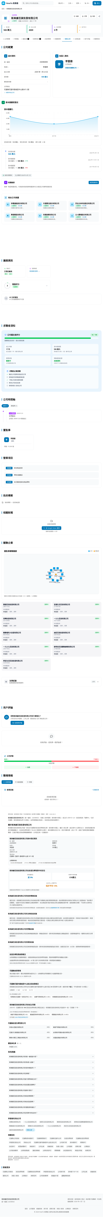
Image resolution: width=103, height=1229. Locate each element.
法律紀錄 (77, 39)
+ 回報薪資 (95, 790)
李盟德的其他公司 (15, 1142)
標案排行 (83, 1142)
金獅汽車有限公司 (42, 997)
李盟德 (45, 67)
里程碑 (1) (14, 406)
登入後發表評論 (17, 723)
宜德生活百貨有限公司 (47, 1122)
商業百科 (88, 1150)
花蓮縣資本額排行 (28, 1138)
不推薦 (76, 767)
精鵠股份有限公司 (60, 1014)
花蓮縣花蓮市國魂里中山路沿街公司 (45, 1142)
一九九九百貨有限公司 (54, 1126)
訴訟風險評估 (67, 1150)
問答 (30, 782)
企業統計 (87, 1146)
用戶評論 (87, 39)
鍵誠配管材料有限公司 (40, 1014)
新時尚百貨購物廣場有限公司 (83, 1122)
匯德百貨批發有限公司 (64, 1122)
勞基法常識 (78, 1150)
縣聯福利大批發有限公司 (17, 1126)
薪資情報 (8, 782)
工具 (69, 3)
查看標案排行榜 (55, 908)
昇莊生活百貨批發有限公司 (72, 1126)
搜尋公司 (5, 1176)
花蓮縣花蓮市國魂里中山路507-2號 (16, 89)
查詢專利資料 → (34, 271)
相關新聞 (58, 39)
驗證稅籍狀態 (94, 182)
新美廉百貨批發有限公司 (63, 997)
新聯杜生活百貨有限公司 (35, 1126)
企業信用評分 (47, 1150)
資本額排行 (73, 1142)
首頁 (3, 9)
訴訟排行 (12, 1146)
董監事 (26, 39)
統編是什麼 (54, 1176)
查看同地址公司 (10, 92)
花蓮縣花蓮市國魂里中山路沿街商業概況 (24, 984)
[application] (51, 125)
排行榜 (46, 1209)
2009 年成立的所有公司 (21, 1017)
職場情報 (97, 39)
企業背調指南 (25, 1150)
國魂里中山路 (24, 856)
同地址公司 (27, 1142)
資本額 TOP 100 (73, 1172)
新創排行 (32, 1146)
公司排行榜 (63, 1142)
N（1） (31, 990)
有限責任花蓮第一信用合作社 (21, 997)
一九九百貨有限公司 (30, 1122)
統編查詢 (50, 1146)
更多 (77, 3)
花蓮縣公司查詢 (14, 1138)
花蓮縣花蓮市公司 (55, 1138)
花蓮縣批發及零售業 (82, 1138)
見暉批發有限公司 (15, 1122)
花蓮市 (17, 856)
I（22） (18, 990)
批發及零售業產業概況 (18, 954)
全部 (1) (5, 406)
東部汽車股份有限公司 (19, 1014)
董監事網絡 (36, 1150)
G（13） (25, 990)
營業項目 (36, 39)
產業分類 (78, 1146)
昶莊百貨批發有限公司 (16, 1130)
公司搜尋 (69, 1146)
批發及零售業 (68, 1138)
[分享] (99, 16)
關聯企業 (68, 39)
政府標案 (48, 39)
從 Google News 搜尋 (53, 528)
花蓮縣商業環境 (15, 971)
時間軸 (16, 39)
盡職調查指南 (66, 1176)
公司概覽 (7, 39)
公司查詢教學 (13, 1150)
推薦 (28, 767)
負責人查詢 (59, 1146)
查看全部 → (30, 1130)
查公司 (60, 3)
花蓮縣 (12, 856)
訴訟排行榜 (32, 923)
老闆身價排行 (22, 1146)
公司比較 (41, 1146)
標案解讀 (57, 1150)
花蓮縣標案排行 (42, 1138)
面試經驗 (20, 782)
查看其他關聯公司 (71, 68)
